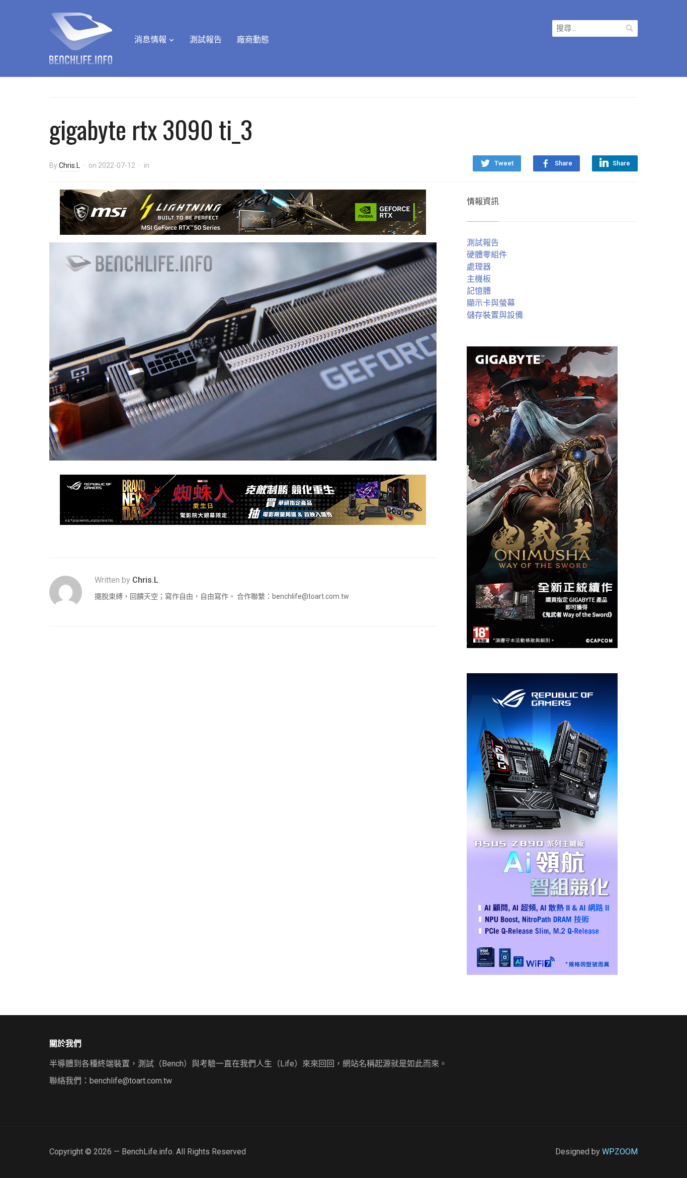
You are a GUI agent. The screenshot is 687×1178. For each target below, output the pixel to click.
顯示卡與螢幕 (491, 303)
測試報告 (206, 39)
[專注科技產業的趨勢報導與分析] (80, 37)
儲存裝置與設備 (495, 315)
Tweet (503, 163)
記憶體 (479, 291)
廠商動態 (253, 39)
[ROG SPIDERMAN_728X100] (243, 499)
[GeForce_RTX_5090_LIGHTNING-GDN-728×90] (243, 211)
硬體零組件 (487, 254)
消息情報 (150, 39)
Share (563, 163)
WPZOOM (620, 1151)
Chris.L (69, 165)
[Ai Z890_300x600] (542, 823)
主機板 (479, 279)
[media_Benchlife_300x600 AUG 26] (542, 496)
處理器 (479, 266)
